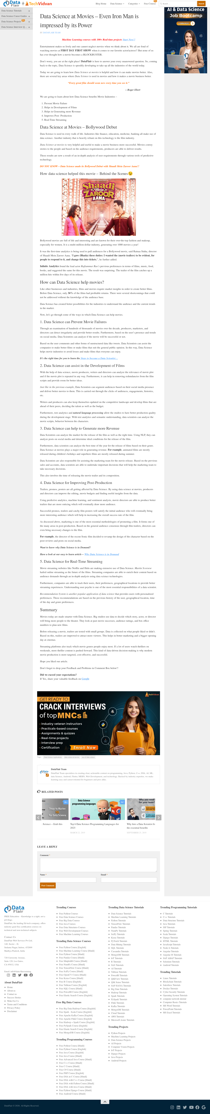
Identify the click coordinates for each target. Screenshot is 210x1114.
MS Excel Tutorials (171, 1012)
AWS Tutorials (117, 1016)
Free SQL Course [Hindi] (70, 988)
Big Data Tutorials (119, 988)
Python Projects (118, 1033)
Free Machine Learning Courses (73, 934)
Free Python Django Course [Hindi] (75, 1090)
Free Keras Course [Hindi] (71, 978)
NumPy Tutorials (118, 930)
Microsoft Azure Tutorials (122, 1019)
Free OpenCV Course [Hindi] (72, 974)
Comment (45, 855)
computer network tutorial (174, 998)
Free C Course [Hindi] (69, 1066)
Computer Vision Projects (122, 1046)
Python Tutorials (118, 920)
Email (104, 874)
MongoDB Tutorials (120, 954)
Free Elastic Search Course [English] (75, 995)
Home (10, 987)
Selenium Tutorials (171, 961)
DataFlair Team (51, 32)
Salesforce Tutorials (171, 984)
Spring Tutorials (170, 930)
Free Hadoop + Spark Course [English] (77, 1022)
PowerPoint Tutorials (172, 1008)
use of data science (88, 757)
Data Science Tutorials (121, 913)
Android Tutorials (171, 964)
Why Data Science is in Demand (101, 554)
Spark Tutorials (118, 995)
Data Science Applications (53, 757)
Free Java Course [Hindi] (70, 1055)
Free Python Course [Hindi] (71, 954)
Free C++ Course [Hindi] (70, 1062)
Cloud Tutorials (118, 1012)
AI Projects (116, 1043)
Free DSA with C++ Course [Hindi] (75, 1079)
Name (43, 874)
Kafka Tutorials (118, 1006)
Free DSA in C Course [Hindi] (73, 1076)
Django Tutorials (170, 937)
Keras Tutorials (118, 937)
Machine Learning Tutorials (123, 916)
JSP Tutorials (169, 927)
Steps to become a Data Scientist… (99, 358)
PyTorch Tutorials (119, 940)
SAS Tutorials (117, 964)
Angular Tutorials (171, 951)
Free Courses (150, 3)
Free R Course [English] (70, 981)
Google (85, 679)
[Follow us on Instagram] (8, 975)
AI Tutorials (116, 968)
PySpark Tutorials (119, 999)
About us (11, 990)
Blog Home (101, 3)
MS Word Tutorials (171, 1005)
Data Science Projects (121, 1039)
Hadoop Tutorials (119, 992)
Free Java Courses (67, 923)
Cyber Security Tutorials (174, 991)
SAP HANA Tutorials (121, 985)
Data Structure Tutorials (173, 920)
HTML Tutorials (170, 940)
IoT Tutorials (117, 958)
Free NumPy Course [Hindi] (72, 964)
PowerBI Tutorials (119, 975)
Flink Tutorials (117, 1002)
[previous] (38, 817)
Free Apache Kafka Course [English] (76, 1015)
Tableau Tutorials (119, 971)
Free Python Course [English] (72, 947)
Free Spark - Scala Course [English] (75, 1011)
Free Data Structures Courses (72, 927)
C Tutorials (168, 913)
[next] (158, 817)
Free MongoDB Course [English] (74, 1032)
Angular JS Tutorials (172, 954)
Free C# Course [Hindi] (70, 1069)
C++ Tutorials (169, 916)
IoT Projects (116, 1050)
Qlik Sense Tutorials (120, 982)
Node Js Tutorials (171, 947)
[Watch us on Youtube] (25, 975)
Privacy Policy (13, 1007)
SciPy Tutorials (118, 934)
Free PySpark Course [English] (73, 1025)
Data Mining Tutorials (121, 944)
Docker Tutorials (170, 988)
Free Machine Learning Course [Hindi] (76, 950)
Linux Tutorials (170, 978)
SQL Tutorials (117, 947)
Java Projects (117, 1057)
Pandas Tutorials (118, 927)
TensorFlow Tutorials (120, 923)
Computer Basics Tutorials (175, 1002)
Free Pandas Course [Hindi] (71, 957)
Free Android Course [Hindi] (72, 1093)
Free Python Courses (68, 913)
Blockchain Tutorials (172, 981)
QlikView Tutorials (119, 978)
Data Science (116, 3)
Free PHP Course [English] (71, 1073)
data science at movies (71, 757)
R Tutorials (116, 961)
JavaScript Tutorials (172, 944)
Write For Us (13, 1000)
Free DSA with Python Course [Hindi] (76, 1083)
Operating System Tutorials (175, 995)
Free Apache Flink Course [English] (75, 1018)
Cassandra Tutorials (120, 951)
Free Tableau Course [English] (73, 984)
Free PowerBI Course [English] (73, 991)
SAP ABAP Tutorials (172, 958)
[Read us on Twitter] (19, 975)
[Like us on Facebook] (31, 975)
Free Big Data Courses (69, 920)
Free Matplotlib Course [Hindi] (73, 960)
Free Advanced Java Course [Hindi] (75, 1059)
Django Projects (118, 1053)
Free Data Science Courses (71, 916)
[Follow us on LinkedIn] (14, 975)
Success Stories (14, 997)
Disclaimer (12, 1011)
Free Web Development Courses (73, 930)
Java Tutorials (169, 923)
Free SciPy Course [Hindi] (71, 971)
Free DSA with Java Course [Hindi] (75, 1086)
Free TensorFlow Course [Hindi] (74, 967)
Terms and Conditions (17, 1004)
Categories (133, 3)
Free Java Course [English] (71, 1052)
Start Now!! (129, 39)
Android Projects (118, 1060)
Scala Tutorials (169, 934)
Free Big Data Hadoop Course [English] (77, 1008)
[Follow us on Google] (204, 1107)
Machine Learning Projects (123, 1036)
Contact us (12, 993)
